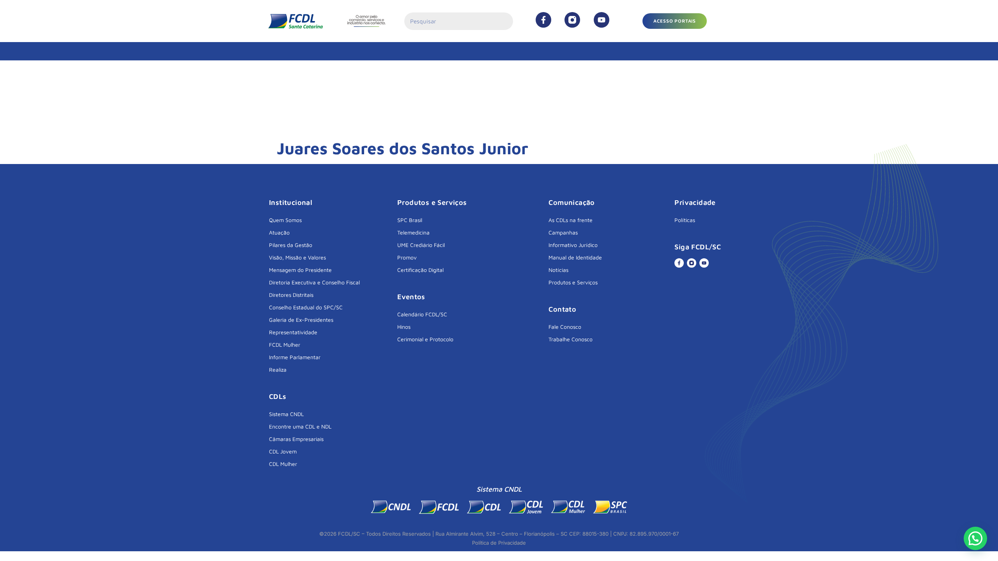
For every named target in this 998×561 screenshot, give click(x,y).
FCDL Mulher (284, 344)
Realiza (278, 369)
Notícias (558, 269)
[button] (674, 21)
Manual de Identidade (575, 257)
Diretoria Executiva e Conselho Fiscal (314, 282)
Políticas (684, 220)
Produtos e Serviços (573, 282)
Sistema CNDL (286, 414)
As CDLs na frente (571, 220)
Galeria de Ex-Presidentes (301, 319)
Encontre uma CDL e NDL (300, 426)
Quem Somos (285, 220)
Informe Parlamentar (294, 357)
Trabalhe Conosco (571, 339)
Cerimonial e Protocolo (425, 339)
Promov (407, 257)
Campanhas (563, 232)
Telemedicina (413, 232)
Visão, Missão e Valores (297, 257)
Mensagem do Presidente (300, 269)
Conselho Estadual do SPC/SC (306, 307)
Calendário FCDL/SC (422, 314)
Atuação (279, 232)
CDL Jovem (283, 451)
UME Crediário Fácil (421, 245)
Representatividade (293, 332)
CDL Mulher (283, 463)
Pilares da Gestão (290, 245)
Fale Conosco (565, 326)
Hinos (404, 326)
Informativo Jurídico (573, 245)
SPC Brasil (409, 220)
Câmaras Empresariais (296, 439)
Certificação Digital (420, 269)
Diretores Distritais (291, 294)
